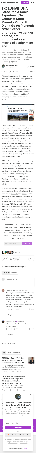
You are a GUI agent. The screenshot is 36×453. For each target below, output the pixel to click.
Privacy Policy (24, 443)
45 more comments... (8, 343)
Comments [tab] (6, 273)
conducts (14, 194)
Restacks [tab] (14, 273)
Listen (32, 66)
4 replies (10, 315)
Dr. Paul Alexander (12, 65)
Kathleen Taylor (11, 321)
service (8, 196)
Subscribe (25, 3)
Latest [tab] (9, 353)
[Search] (32, 353)
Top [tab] (4, 353)
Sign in (32, 3)
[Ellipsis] (33, 290)
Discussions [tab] (16, 353)
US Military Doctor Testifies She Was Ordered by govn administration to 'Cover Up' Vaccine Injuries (13, 360)
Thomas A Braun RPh (13, 290)
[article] (18, 365)
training (24, 194)
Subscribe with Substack (19, 435)
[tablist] (10, 273)
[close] (30, 394)
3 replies (10, 334)
